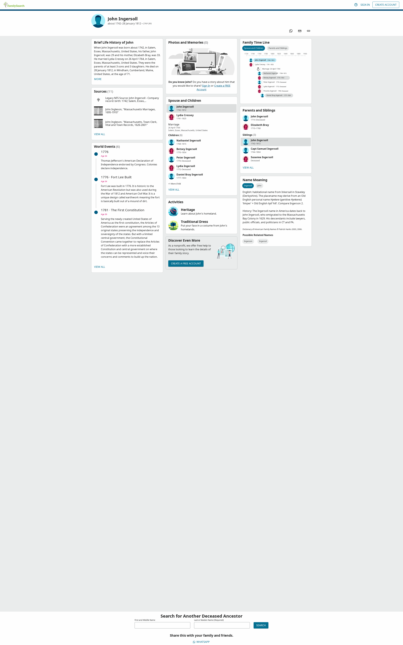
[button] (127, 100)
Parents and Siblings (278, 48)
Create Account (386, 4)
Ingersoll (248, 185)
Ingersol (263, 241)
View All (99, 134)
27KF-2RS (147, 23)
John (259, 185)
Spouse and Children (253, 48)
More (98, 79)
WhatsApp (203, 642)
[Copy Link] (308, 31)
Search (261, 625)
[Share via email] (300, 31)
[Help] (356, 5)
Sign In (365, 4)
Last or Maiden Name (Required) (209, 620)
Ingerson (248, 241)
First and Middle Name (145, 620)
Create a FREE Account (186, 263)
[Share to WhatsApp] (291, 31)
